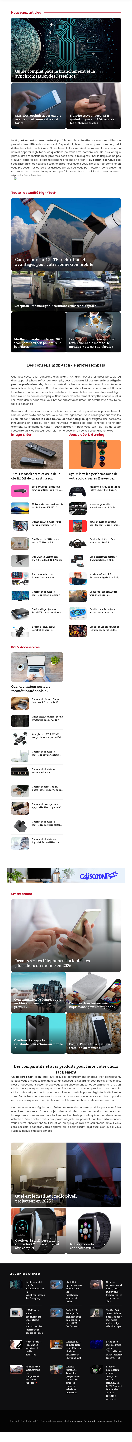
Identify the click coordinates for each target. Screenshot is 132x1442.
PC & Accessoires (25, 647)
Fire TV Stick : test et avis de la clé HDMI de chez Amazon (36, 476)
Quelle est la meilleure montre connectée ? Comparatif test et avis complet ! (37, 1244)
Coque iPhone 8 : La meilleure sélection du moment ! (90, 1046)
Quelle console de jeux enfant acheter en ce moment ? (102, 611)
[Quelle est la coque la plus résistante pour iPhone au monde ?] (38, 1033)
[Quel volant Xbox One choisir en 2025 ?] (78, 543)
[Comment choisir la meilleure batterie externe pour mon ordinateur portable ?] (20, 826)
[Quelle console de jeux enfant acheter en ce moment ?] (78, 613)
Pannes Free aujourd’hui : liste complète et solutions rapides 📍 (32, 1374)
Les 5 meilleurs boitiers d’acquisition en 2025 (103, 558)
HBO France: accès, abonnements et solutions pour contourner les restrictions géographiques (34, 1321)
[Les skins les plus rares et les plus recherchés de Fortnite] (78, 631)
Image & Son (21, 434)
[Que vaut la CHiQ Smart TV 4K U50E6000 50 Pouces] (20, 561)
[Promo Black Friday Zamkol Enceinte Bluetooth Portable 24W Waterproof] (20, 631)
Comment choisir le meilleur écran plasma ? (46, 593)
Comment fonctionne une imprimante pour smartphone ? (92, 1005)
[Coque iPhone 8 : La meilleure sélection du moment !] (93, 1033)
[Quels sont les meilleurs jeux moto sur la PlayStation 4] (78, 596)
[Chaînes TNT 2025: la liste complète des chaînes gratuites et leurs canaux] (56, 1344)
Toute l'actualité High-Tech (33, 192)
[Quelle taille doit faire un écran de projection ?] (20, 526)
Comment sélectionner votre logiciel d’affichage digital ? (46, 788)
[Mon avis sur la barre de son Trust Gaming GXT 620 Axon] (20, 491)
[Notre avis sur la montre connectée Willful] (93, 1231)
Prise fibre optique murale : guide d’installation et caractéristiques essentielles (115, 1349)
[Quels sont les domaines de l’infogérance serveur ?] (20, 721)
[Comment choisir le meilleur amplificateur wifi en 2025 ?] (20, 756)
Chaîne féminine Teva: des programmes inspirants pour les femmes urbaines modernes (73, 1379)
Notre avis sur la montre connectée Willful (87, 1246)
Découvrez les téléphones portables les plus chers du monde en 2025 (52, 963)
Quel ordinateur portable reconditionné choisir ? (30, 688)
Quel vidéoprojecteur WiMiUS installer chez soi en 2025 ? (47, 611)
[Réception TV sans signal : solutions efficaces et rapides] (66, 291)
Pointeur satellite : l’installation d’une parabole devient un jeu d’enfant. (45, 576)
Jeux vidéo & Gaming (86, 434)
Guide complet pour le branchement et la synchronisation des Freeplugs (55, 74)
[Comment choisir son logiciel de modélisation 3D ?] (20, 843)
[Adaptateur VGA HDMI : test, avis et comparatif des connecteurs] (20, 738)
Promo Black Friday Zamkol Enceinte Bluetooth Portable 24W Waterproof (46, 628)
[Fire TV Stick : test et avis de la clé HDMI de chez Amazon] (37, 454)
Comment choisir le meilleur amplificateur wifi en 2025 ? (45, 753)
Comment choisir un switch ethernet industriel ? (44, 771)
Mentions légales (73, 1421)
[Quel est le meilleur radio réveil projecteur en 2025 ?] (66, 1175)
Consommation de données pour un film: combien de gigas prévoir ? (37, 1003)
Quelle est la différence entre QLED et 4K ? (45, 541)
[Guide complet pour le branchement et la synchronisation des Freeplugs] (66, 50)
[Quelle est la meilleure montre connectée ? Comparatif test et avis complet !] (38, 1231)
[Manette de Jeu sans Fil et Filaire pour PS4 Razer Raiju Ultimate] (78, 491)
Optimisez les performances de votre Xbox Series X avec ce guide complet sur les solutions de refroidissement (93, 476)
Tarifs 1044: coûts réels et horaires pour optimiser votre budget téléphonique (114, 1318)
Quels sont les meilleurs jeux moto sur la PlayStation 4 (103, 593)
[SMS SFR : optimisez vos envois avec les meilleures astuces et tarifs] (38, 106)
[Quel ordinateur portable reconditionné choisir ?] (37, 667)
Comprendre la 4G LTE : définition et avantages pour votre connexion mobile (54, 262)
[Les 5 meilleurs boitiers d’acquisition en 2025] (78, 561)
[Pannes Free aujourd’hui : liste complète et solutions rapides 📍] (16, 1369)
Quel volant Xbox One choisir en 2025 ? (102, 541)
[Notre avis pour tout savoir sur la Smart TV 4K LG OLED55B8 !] (20, 508)
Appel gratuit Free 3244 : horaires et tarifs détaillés (33, 1348)
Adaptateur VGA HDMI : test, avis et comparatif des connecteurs (47, 736)
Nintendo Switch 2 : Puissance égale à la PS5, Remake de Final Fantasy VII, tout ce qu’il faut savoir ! (104, 576)
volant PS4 (67, 377)
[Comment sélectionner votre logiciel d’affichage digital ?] (20, 791)
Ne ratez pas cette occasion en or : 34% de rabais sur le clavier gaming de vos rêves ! (102, 506)
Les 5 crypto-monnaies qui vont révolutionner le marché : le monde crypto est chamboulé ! (92, 343)
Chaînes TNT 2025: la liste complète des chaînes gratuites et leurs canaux (73, 1349)
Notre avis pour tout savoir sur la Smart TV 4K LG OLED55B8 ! (47, 506)
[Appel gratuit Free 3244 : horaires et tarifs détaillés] (16, 1344)
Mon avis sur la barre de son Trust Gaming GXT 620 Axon (47, 488)
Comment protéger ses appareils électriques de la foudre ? (47, 806)
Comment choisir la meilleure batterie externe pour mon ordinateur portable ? (47, 823)
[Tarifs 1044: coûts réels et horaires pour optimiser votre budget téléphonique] (96, 1312)
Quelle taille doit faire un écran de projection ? (46, 523)
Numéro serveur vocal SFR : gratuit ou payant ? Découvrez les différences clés (92, 119)
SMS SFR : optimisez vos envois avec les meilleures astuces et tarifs (38, 119)
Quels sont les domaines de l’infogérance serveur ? (47, 718)
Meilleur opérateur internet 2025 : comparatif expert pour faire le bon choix (38, 343)
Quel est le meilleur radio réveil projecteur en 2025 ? (46, 1198)
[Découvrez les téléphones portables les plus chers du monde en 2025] (66, 935)
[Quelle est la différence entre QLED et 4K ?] (20, 543)
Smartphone (21, 894)
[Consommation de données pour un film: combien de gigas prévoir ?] (38, 992)
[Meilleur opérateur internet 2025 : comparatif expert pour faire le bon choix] (38, 332)
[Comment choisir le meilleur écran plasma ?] (20, 596)
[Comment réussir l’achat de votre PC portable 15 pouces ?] (20, 703)
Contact (118, 1421)
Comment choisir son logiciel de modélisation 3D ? (46, 841)
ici (51, 1123)
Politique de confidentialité (98, 1421)
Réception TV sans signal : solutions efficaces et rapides (55, 306)
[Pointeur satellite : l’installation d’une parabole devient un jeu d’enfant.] (20, 578)
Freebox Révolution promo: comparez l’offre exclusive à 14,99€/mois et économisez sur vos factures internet (114, 1383)
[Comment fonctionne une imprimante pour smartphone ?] (93, 992)
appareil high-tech (28, 1077)
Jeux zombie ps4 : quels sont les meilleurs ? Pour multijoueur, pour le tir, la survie (104, 523)
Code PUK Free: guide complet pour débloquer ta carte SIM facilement (73, 1318)
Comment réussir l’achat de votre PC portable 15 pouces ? (46, 701)
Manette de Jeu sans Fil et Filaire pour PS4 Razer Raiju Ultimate (105, 488)
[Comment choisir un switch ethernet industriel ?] (20, 773)
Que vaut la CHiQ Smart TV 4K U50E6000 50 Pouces (47, 558)
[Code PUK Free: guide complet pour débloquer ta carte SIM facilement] (56, 1312)
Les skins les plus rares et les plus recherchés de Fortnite (104, 628)
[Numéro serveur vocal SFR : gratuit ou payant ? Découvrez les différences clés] (93, 106)
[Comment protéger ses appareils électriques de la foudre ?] (20, 808)
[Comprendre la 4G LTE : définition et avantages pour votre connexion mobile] (66, 234)
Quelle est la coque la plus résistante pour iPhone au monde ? (38, 1044)
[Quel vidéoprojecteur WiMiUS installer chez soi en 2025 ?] (20, 613)
